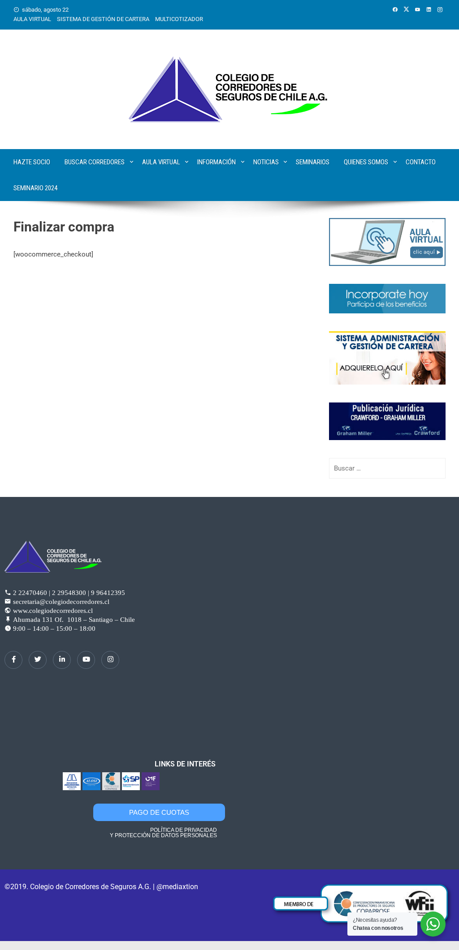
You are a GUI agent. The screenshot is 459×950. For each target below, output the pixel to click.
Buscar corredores (95, 162)
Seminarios (312, 162)
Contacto (421, 162)
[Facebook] (13, 660)
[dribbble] (86, 660)
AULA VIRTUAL (32, 19)
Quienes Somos (366, 162)
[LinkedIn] (62, 660)
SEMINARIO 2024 (35, 188)
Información (216, 162)
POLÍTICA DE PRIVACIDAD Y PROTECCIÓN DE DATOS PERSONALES (163, 833)
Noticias (266, 162)
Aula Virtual (161, 162)
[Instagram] (110, 660)
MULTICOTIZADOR (179, 19)
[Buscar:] (387, 468)
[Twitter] (38, 660)
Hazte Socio (31, 162)
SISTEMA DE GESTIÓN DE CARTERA (103, 19)
